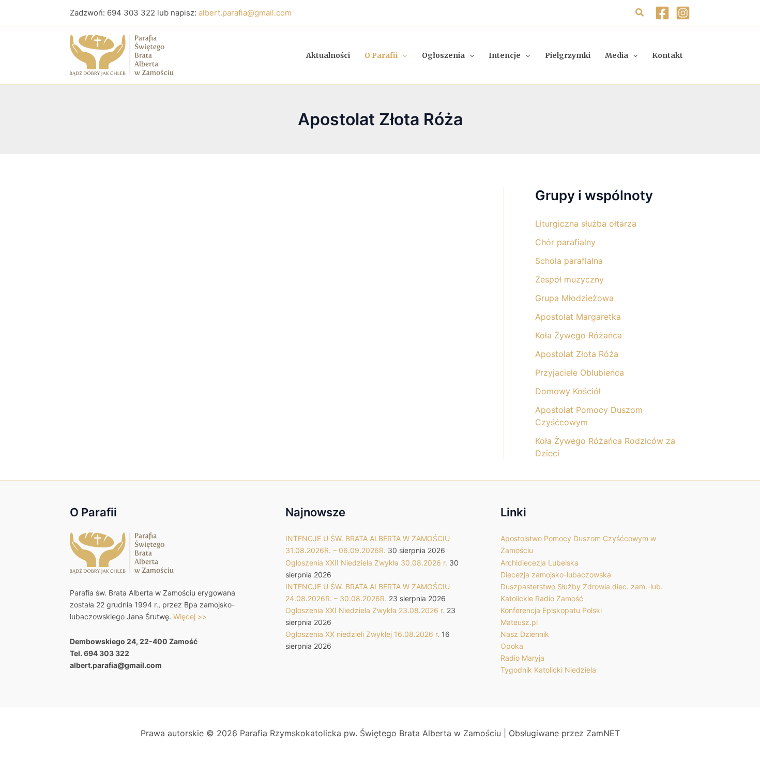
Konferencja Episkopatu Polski (551, 610)
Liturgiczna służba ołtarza (585, 223)
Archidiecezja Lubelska (539, 562)
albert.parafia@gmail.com (245, 13)
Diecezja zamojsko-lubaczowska (555, 574)
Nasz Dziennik (524, 634)
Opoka (511, 646)
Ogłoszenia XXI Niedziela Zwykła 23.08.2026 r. (365, 610)
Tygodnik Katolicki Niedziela (548, 669)
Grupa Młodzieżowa (574, 298)
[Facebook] (662, 13)
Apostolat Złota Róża (576, 354)
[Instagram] (683, 13)
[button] (640, 12)
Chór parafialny (565, 242)
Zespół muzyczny (569, 279)
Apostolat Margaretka (578, 316)
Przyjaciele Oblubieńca (579, 372)
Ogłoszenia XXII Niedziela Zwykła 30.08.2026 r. (366, 562)
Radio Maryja (522, 657)
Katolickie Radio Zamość (541, 598)
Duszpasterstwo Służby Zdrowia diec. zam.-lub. (581, 586)
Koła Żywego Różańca (578, 335)
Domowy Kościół (568, 391)
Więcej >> (190, 616)
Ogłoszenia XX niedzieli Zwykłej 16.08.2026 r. (362, 634)
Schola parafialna (569, 261)
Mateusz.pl (519, 622)
